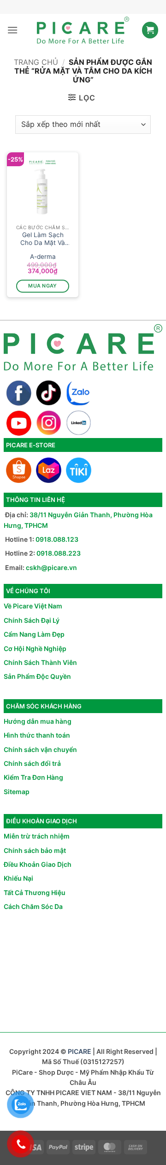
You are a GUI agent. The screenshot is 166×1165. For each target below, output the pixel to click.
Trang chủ (36, 62)
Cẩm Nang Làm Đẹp (34, 634)
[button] (12, 30)
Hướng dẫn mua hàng (37, 721)
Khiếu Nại (18, 878)
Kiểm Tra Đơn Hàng (33, 777)
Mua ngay (42, 285)
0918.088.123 (57, 539)
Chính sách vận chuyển (40, 749)
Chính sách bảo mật (35, 850)
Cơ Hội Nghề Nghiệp (35, 648)
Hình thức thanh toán (37, 735)
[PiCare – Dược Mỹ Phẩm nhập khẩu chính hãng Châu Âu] (83, 30)
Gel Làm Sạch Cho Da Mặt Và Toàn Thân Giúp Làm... (42, 239)
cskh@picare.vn (51, 567)
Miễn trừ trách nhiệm (37, 836)
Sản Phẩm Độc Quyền (37, 676)
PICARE (79, 1051)
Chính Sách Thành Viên (40, 662)
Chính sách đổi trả (32, 763)
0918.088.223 (58, 553)
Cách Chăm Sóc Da (33, 906)
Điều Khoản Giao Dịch (37, 864)
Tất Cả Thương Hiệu (34, 892)
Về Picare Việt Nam (33, 606)
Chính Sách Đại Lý (31, 620)
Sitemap (17, 791)
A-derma (43, 256)
